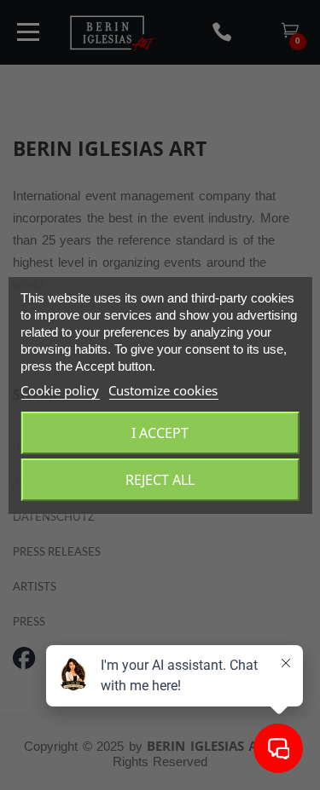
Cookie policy (59, 390)
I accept (160, 433)
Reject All (160, 479)
